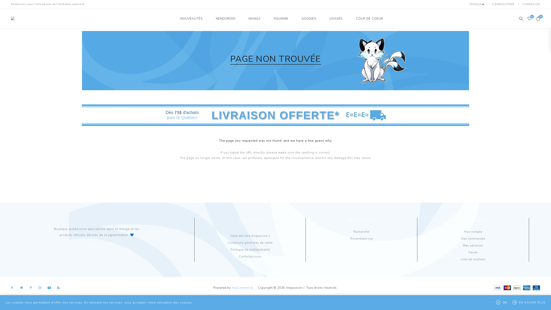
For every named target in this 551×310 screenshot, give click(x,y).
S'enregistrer (503, 4)
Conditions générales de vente (250, 243)
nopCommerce (242, 288)
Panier (473, 252)
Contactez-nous (250, 257)
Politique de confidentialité (250, 250)
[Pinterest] (30, 287)
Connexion (531, 4)
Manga (255, 19)
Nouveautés (191, 19)
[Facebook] (12, 287)
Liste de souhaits (473, 259)
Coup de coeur (369, 19)
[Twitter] (21, 287)
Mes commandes (473, 239)
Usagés (336, 19)
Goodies (309, 19)
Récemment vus (361, 239)
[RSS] (58, 287)
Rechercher (361, 232)
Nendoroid (225, 19)
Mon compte (473, 232)
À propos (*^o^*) (96, 248)
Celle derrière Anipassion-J (250, 236)
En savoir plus (532, 303)
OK (505, 303)
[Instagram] (40, 287)
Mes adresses (473, 246)
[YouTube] (49, 287)
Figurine (281, 19)
